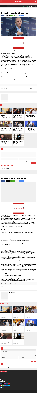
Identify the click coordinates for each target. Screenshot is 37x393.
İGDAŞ (10, 283)
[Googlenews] (5, 385)
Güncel (8, 283)
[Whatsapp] (3, 385)
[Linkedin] (7, 383)
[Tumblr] (3, 387)
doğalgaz (6, 283)
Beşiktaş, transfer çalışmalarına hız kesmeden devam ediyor (14, 6)
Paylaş (4, 15)
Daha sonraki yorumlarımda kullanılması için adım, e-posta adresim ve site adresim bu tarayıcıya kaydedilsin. (16, 161)
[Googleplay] (9, 385)
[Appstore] (7, 385)
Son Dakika (12, 283)
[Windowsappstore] (1, 387)
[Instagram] (5, 383)
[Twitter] (3, 383)
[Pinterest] (1, 385)
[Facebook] (1, 383)
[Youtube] (9, 383)
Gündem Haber (5, 88)
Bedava (3, 283)
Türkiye (15, 283)
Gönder (13, 15)
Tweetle (8, 15)
